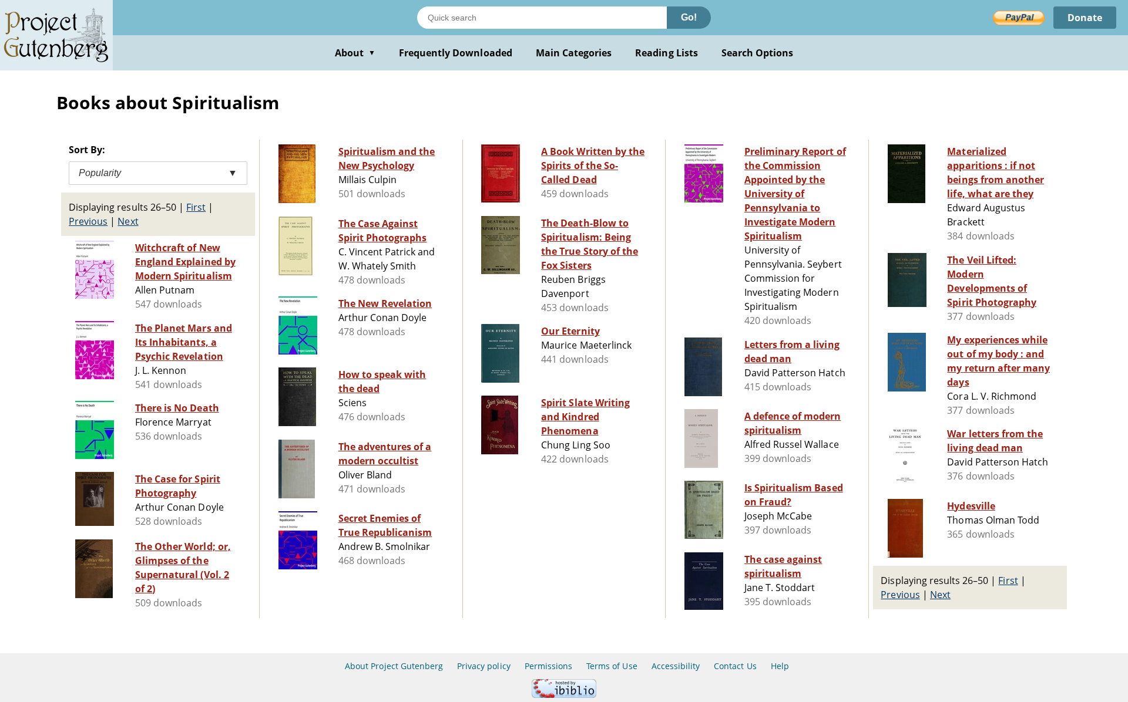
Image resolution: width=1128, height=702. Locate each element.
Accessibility (676, 665)
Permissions (548, 665)
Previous (88, 221)
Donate (1084, 17)
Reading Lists (666, 52)
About (355, 52)
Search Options (757, 52)
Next (128, 221)
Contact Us (735, 665)
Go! (689, 17)
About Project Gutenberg (394, 665)
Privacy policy (484, 665)
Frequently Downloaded (455, 52)
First (196, 207)
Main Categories (574, 52)
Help (780, 665)
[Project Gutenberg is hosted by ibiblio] (564, 694)
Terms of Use (611, 665)
